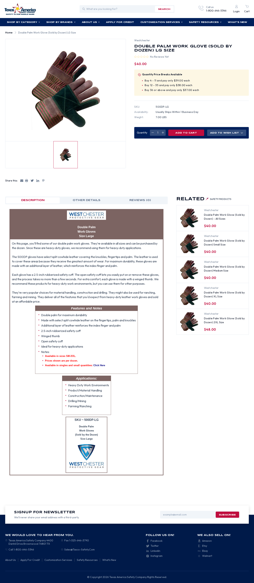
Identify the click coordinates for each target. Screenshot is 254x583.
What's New (237, 22)
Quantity (142, 132)
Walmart (207, 556)
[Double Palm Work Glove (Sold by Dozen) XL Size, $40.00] (189, 295)
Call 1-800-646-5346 (21, 549)
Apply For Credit (120, 22)
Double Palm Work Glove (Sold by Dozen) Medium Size (224, 268)
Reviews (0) (140, 200)
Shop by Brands (59, 22)
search (164, 9)
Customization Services (160, 22)
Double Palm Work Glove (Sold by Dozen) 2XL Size (224, 320)
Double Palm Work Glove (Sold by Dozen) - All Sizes (224, 216)
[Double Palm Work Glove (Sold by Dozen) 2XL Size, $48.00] (189, 321)
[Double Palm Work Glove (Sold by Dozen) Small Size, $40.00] (189, 244)
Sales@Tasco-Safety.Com (79, 549)
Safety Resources (203, 22)
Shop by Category (22, 22)
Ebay (205, 551)
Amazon (207, 540)
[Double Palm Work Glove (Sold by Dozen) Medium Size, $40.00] (189, 269)
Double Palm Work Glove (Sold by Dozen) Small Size (224, 242)
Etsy (204, 545)
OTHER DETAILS (86, 200)
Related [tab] (204, 199)
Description (33, 200)
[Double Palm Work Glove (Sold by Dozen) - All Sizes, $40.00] (189, 218)
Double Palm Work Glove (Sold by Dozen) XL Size (224, 294)
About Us (89, 22)
